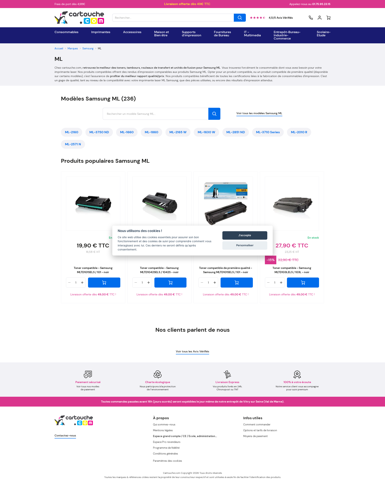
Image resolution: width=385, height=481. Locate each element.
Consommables (66, 32)
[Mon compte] (320, 18)
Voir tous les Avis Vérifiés (192, 351)
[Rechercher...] (240, 18)
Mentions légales (163, 430)
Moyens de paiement (255, 436)
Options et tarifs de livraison (260, 430)
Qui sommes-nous (164, 424)
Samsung (87, 48)
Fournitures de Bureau (222, 34)
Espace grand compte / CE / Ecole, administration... (185, 436)
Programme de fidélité (166, 447)
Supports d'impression (191, 34)
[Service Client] (311, 18)
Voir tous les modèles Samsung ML (259, 113)
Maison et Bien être (161, 34)
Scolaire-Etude (323, 34)
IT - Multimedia (252, 34)
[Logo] (79, 17)
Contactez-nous (65, 435)
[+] (82, 282)
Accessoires (132, 32)
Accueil (59, 48)
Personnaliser (244, 245)
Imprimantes (100, 32)
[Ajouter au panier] (104, 283)
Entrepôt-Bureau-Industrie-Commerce (287, 35)
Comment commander (257, 424)
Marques (73, 48)
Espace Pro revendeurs (166, 442)
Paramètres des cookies (167, 461)
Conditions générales (165, 453)
